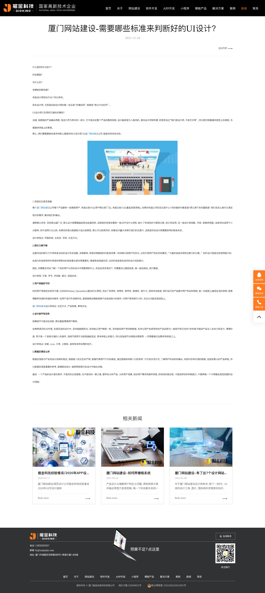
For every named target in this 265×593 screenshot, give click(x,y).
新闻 (244, 8)
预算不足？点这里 (144, 549)
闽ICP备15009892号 (130, 585)
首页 (108, 8)
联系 (256, 8)
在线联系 (227, 536)
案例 (232, 8)
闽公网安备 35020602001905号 (168, 585)
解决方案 (218, 8)
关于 (120, 8)
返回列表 (222, 48)
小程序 (185, 8)
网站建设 (134, 8)
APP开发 (169, 8)
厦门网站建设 (91, 133)
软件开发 (151, 8)
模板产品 (201, 8)
